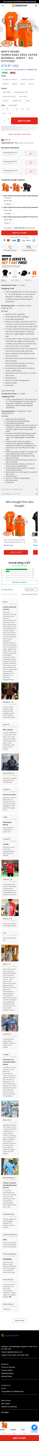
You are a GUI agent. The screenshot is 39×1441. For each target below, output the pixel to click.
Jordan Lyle (17, 101)
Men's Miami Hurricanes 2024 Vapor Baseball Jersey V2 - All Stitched (14, 541)
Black (31, 84)
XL (17, 109)
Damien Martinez (21, 92)
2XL (22, 109)
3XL (28, 109)
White (23, 84)
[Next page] (37, 29)
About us (4, 1364)
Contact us (5, 1385)
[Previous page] (1, 29)
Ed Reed (6, 101)
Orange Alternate (10, 79)
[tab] (1, 46)
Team (27, 101)
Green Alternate (28, 79)
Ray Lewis (23, 96)
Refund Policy (6, 1376)
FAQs (3, 1388)
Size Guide (13, 105)
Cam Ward (7, 92)
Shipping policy (7, 1373)
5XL (10, 113)
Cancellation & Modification (12, 1391)
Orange (6, 84)
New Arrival (6, 1400)
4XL (4, 113)
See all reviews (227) (19, 565)
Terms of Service (8, 1367)
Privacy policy (7, 1370)
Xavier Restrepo (9, 96)
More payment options (19, 134)
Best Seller (5, 1403)
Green (14, 84)
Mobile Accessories (9, 1407)
